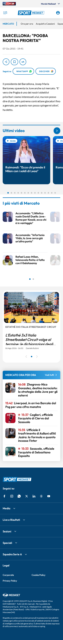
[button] (31, 12)
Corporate (8, 575)
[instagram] (11, 496)
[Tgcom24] (9, 3)
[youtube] (48, 496)
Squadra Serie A (12, 554)
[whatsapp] (19, 496)
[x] (26, 496)
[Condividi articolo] (6, 61)
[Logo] (31, 12)
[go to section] (57, 130)
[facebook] (4, 496)
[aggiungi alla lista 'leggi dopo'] (14, 61)
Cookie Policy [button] (38, 575)
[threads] (41, 496)
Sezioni (7, 531)
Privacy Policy (10, 580)
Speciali (7, 543)
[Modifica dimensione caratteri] (22, 61)
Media (6, 508)
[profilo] (58, 12)
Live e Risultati (11, 519)
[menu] (5, 12)
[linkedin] (34, 496)
